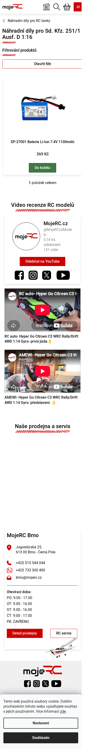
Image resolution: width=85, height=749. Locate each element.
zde (63, 711)
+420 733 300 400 (30, 570)
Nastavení (41, 723)
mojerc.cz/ (33, 275)
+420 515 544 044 (30, 563)
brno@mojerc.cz (29, 577)
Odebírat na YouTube (42, 261)
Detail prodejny (24, 633)
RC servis (63, 633)
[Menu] (78, 6)
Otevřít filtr (42, 64)
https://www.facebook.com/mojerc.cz (19, 275)
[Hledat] (56, 6)
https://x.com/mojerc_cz (46, 275)
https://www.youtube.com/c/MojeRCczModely (63, 275)
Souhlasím (40, 738)
